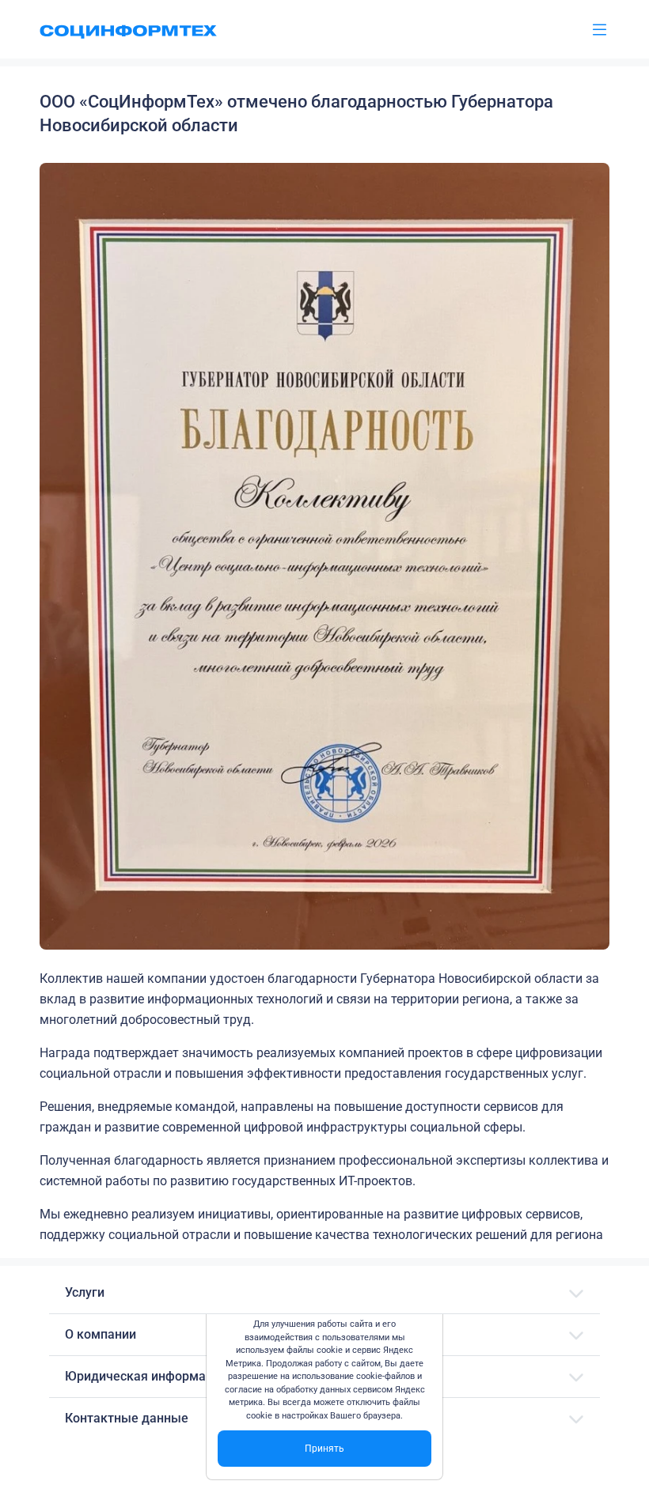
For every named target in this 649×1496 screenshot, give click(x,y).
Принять (324, 1448)
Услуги (84, 1292)
